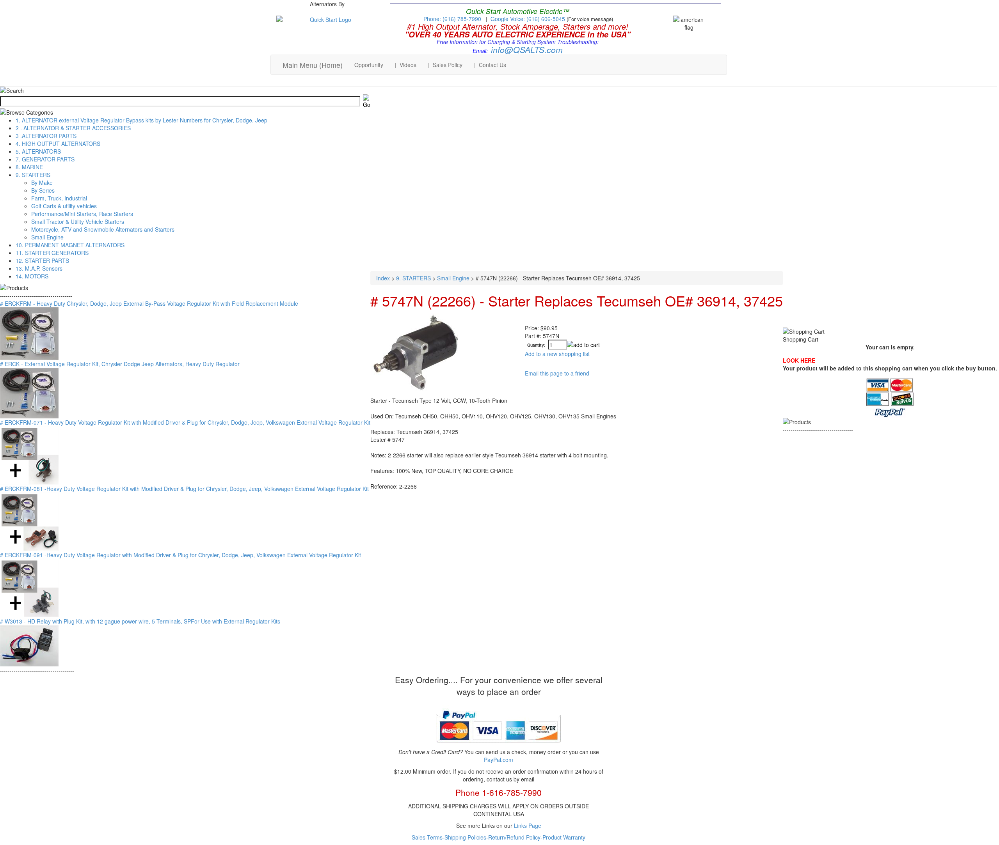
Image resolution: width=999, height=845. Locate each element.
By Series (43, 190)
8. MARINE (29, 167)
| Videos (405, 65)
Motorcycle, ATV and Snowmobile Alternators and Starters (102, 229)
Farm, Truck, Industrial (59, 198)
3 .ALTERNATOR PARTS (46, 136)
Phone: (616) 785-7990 (452, 19)
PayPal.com (498, 760)
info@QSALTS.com (527, 49)
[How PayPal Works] (498, 745)
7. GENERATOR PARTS (45, 159)
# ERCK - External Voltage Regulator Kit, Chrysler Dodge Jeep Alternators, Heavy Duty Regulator (120, 364)
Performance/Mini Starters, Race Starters (82, 214)
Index (383, 278)
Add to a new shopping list (557, 354)
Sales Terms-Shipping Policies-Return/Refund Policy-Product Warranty (498, 837)
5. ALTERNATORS (38, 151)
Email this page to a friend (557, 373)
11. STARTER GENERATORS (52, 253)
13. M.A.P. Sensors (39, 268)
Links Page (527, 825)
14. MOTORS (32, 276)
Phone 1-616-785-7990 (498, 792)
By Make (42, 182)
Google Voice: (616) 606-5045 (529, 19)
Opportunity (368, 65)
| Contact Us (490, 65)
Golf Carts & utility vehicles (64, 206)
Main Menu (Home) (313, 65)
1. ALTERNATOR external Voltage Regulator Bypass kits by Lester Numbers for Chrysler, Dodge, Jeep (141, 120)
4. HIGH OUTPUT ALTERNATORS (58, 143)
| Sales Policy (445, 65)
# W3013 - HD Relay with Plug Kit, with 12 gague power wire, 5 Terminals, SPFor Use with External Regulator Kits (140, 621)
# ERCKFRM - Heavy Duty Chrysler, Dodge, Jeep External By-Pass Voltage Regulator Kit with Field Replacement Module (149, 303)
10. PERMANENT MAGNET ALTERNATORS (70, 245)
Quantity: (536, 345)
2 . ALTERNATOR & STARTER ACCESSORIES (73, 128)
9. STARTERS (33, 175)
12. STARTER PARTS (42, 260)
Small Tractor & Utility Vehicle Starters (77, 221)
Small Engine (47, 237)
